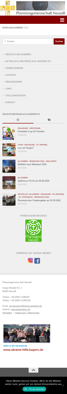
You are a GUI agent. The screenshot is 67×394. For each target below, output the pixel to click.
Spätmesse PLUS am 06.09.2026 (33, 181)
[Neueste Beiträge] (18, 120)
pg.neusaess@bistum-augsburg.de (25, 306)
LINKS (8, 88)
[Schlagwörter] (49, 120)
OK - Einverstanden (34, 389)
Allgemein (23, 161)
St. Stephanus (26, 197)
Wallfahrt (51, 161)
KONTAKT (10, 102)
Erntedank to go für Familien (31, 131)
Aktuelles (23, 194)
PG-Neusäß (58, 194)
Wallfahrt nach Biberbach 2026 (32, 164)
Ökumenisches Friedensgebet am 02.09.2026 (39, 200)
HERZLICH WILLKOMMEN (18, 54)
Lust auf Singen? (26, 148)
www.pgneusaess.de (20, 309)
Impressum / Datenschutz (27, 313)
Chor (20, 145)
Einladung (23, 128)
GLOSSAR (10, 75)
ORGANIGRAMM (13, 82)
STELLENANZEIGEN (15, 95)
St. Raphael (42, 145)
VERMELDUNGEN (14, 68)
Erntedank (35, 128)
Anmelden (7, 313)
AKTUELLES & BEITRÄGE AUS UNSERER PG (28, 61)
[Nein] (63, 385)
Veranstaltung (37, 161)
